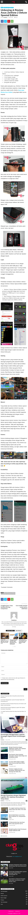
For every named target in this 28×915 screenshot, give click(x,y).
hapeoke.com (10, 911)
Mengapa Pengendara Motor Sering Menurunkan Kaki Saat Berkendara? (12, 696)
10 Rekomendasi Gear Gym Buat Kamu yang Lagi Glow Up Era (17, 823)
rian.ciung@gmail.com (17, 856)
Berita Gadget (6, 7)
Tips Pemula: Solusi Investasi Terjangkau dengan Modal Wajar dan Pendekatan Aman (18, 756)
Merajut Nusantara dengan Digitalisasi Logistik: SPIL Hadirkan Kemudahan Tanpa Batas (13, 708)
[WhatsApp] (12, 21)
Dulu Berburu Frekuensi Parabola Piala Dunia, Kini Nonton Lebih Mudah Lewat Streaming (13, 704)
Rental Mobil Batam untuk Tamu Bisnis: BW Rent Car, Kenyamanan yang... (17, 816)
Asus (6, 5)
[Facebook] (2, 21)
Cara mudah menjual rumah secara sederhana (21, 607)
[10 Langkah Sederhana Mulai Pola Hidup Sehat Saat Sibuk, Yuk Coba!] (4, 810)
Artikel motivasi (4, 895)
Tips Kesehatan (4, 902)
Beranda (2, 5)
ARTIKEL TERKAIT (10, 630)
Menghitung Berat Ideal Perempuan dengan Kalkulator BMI (17, 829)
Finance (2, 900)
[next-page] (15, 646)
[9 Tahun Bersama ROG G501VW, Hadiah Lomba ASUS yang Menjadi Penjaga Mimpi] (23, 636)
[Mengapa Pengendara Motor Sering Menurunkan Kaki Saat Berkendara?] (4, 866)
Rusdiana (5, 17)
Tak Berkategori (4, 891)
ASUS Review (7, 592)
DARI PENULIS (18, 630)
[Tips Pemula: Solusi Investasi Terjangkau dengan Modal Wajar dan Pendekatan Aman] (4, 756)
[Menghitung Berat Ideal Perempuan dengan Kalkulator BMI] (4, 831)
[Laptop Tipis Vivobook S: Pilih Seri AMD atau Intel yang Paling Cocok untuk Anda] (5, 636)
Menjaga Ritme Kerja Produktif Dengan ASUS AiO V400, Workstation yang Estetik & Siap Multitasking (14, 642)
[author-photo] (14, 615)
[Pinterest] (8, 21)
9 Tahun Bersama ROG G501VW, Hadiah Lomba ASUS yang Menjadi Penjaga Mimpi (23, 641)
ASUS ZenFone (12, 592)
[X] (5, 21)
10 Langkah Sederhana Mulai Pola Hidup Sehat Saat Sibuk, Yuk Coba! (13, 712)
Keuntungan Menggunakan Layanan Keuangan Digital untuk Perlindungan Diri (12, 700)
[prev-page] (13, 646)
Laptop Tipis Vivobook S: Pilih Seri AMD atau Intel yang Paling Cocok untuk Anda (5, 641)
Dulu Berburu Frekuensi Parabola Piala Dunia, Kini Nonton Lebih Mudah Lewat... (17, 880)
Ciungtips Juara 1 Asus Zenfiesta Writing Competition (7, 607)
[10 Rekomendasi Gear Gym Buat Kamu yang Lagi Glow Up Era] (4, 824)
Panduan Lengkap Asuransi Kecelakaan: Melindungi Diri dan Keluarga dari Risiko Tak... (17, 770)
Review (12, 7)
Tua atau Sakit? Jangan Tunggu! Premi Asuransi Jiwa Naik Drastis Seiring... (17, 763)
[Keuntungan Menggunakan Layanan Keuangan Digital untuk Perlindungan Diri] (14, 724)
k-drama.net (17, 911)
